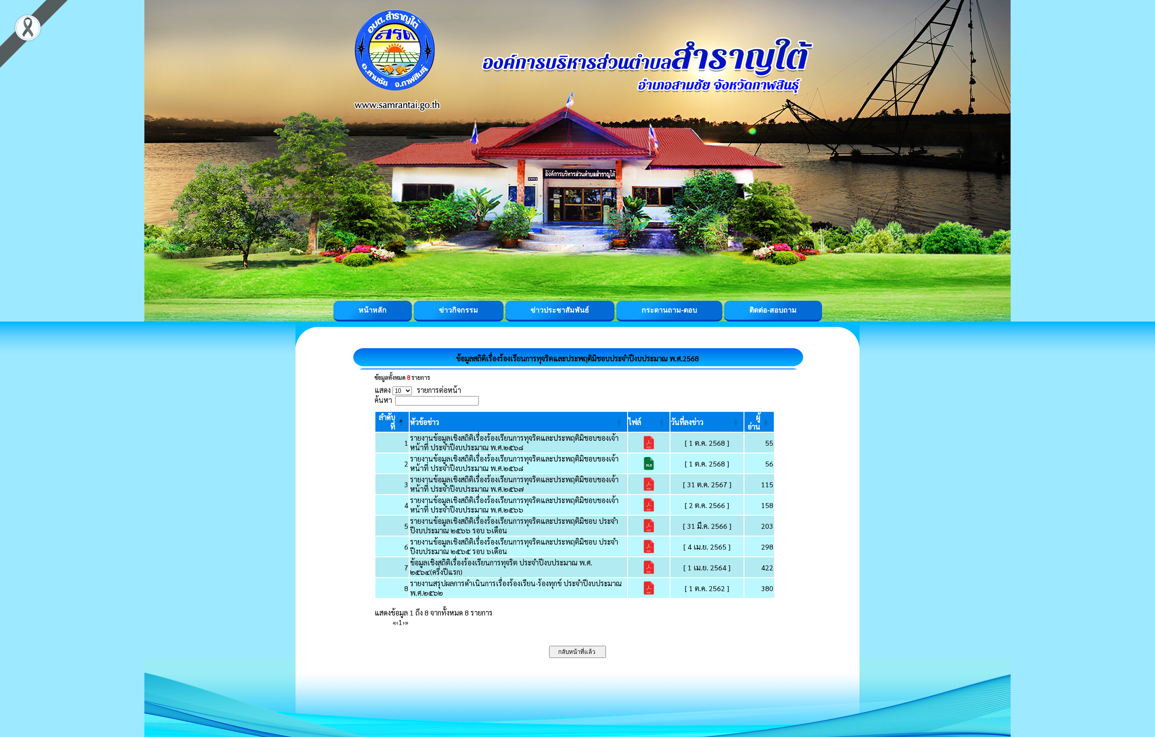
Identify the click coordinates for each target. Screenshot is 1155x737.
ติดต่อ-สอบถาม (773, 310)
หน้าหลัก (373, 310)
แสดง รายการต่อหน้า (417, 390)
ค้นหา (383, 400)
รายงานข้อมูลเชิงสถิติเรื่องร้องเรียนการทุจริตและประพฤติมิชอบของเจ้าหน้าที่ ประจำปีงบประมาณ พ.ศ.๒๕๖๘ (514, 442)
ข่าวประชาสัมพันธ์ (560, 310)
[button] (424, 422)
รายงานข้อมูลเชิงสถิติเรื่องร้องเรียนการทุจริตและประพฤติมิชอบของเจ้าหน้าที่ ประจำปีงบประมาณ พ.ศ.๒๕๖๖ (514, 504)
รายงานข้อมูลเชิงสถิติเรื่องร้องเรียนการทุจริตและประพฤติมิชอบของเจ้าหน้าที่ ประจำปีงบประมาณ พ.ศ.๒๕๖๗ (514, 484)
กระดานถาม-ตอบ (669, 310)
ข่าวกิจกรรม (458, 310)
